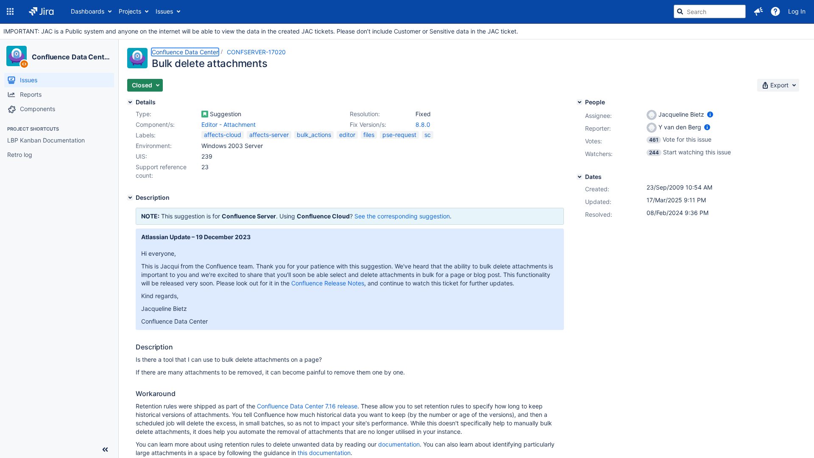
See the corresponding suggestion (402, 216)
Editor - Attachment (228, 124)
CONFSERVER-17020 (256, 52)
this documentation (324, 452)
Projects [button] (130, 11)
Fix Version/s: (368, 124)
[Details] (130, 102)
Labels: (146, 135)
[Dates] (580, 177)
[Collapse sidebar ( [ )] (105, 449)
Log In (797, 11)
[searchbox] (710, 11)
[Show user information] (710, 114)
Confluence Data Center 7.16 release (307, 406)
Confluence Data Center (71, 56)
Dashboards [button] (87, 11)
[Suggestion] (204, 114)
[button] (10, 11)
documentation (399, 444)
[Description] (130, 198)
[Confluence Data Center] (16, 56)
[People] (580, 102)
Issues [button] (164, 11)
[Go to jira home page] (41, 11)
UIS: (141, 156)
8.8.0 (422, 124)
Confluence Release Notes (327, 283)
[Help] (775, 11)
